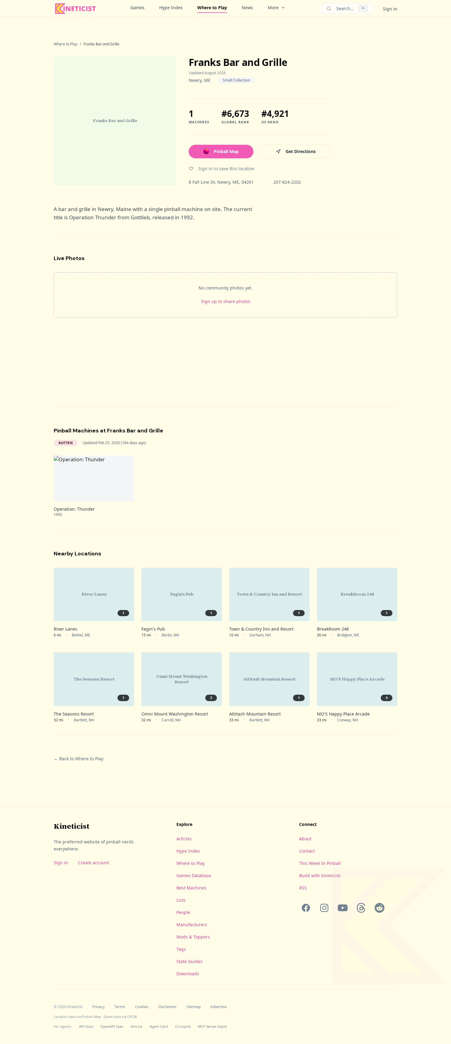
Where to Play (212, 7)
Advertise (218, 1006)
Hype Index (171, 7)
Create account (93, 863)
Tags (181, 949)
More (273, 7)
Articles (184, 839)
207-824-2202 (287, 182)
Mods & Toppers (193, 937)
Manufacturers (191, 924)
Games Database (193, 875)
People (183, 912)
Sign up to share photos (225, 301)
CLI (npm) (183, 1026)
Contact (307, 851)
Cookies (141, 1006)
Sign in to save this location (226, 168)
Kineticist (71, 826)
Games (137, 7)
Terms (119, 1006)
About (305, 839)
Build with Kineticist (319, 875)
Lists (181, 900)
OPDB (132, 1016)
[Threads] (361, 908)
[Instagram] (324, 908)
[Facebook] (306, 908)
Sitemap (194, 1006)
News (247, 7)
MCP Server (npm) (212, 1026)
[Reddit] (379, 908)
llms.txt (136, 1026)
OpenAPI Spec (112, 1026)
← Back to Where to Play (78, 759)
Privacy (98, 1006)
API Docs (86, 1026)
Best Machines (191, 888)
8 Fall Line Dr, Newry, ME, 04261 (221, 182)
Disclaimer (167, 1006)
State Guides (189, 961)
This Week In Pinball (320, 863)
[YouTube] (342, 908)
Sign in (390, 9)
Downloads (187, 974)
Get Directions (301, 151)
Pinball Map (226, 151)
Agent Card (159, 1026)
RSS (303, 888)
